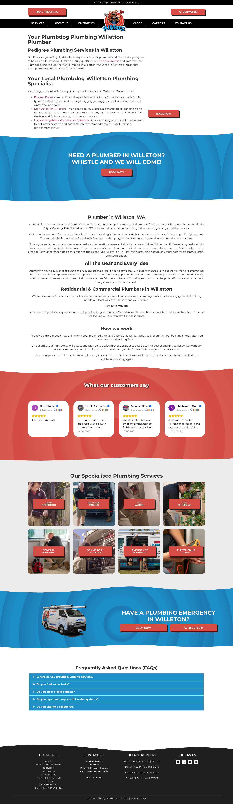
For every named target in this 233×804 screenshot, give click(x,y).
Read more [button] (84, 431)
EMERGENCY (86, 23)
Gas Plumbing (184, 503)
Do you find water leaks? (53, 684)
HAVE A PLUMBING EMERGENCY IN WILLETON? (168, 616)
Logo (114, 21)
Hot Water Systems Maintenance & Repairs (61, 120)
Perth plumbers (109, 61)
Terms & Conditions (118, 798)
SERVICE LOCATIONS (49, 778)
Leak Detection (49, 503)
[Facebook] (178, 762)
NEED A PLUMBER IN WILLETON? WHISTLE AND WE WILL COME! (116, 158)
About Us (61, 23)
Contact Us (183, 23)
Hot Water (139, 503)
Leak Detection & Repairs (50, 108)
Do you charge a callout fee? (55, 706)
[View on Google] (35, 408)
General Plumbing (49, 551)
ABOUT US (49, 771)
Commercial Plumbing (95, 551)
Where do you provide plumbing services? (64, 676)
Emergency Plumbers (140, 551)
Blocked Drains (43, 97)
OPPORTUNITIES (48, 784)
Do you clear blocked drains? (55, 691)
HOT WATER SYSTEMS (48, 764)
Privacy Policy (138, 798)
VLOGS (137, 23)
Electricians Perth (186, 551)
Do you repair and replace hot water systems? (67, 699)
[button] (116, 677)
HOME (48, 761)
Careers (158, 23)
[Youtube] (190, 762)
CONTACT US (48, 774)
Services (37, 23)
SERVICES (48, 768)
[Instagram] (184, 762)
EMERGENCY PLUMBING (49, 788)
